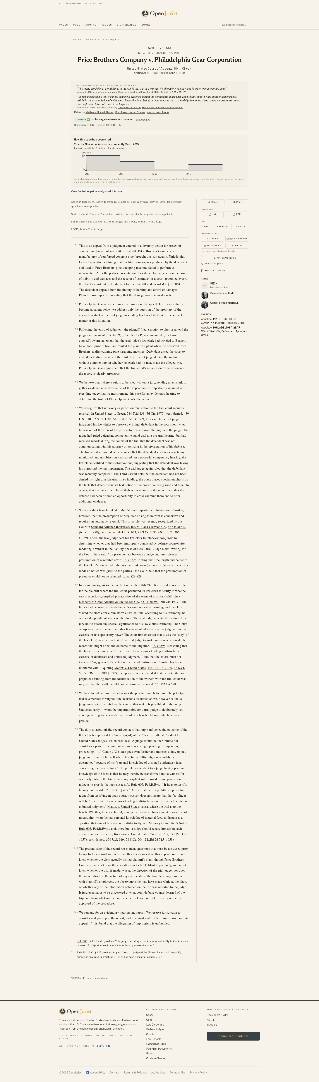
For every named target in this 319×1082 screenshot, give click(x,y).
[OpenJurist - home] (159, 13)
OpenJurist (77, 39)
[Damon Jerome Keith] (204, 295)
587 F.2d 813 (177, 526)
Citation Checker (156, 1058)
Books (146, 25)
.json (89, 978)
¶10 (75, 848)
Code (76, 25)
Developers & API (217, 1015)
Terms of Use (178, 1072)
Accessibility (95, 1072)
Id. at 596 (158, 645)
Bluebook (240, 226)
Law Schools (153, 1039)
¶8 (76, 692)
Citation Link (222, 226)
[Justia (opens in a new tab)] (103, 1045)
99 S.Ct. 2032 (147, 532)
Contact (114, 1072)
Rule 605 (137, 784)
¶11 (75, 911)
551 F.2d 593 (150, 601)
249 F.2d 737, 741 (162, 834)
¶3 (76, 329)
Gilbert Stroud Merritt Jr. (224, 302)
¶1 (76, 245)
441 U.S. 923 (127, 532)
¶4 (76, 382)
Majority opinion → (220, 287)
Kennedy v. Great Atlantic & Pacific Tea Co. (109, 601)
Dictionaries (126, 25)
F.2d (104, 39)
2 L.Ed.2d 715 (154, 839)
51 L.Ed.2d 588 (123, 419)
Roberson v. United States (131, 834)
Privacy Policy (198, 1072)
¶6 (76, 509)
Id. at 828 (130, 559)
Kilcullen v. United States (130, 112)
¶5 (76, 407)
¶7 (76, 584)
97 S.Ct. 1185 (102, 419)
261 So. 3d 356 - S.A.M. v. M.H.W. (169, 92)
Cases (63, 25)
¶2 (76, 303)
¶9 (76, 729)
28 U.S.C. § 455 (117, 790)
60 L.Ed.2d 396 (168, 532)
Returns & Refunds (135, 1072)
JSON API (212, 1025)
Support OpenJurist (233, 1036)
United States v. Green (110, 413)
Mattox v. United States (99, 112)
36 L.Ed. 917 (98, 673)
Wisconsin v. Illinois (158, 112)
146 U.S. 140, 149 (160, 667)
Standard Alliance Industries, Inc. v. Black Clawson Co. (128, 526)
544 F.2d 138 (136, 413)
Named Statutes (156, 1043)
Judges (107, 25)
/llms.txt (212, 1020)
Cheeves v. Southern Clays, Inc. (134, 92)
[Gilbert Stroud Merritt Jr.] (204, 305)
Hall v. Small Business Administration (162, 107)
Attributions (158, 1072)
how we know (143, 119)
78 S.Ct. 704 (134, 839)
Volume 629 (92, 39)
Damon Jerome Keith (222, 293)
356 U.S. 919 (115, 839)
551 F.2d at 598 (165, 684)
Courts (91, 25)
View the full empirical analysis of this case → (98, 191)
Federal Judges (155, 1029)
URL (206, 226)
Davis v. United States (129, 107)
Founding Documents (159, 1048)
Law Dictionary (155, 1024)
